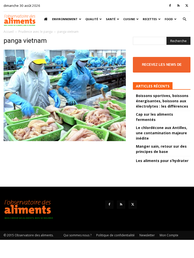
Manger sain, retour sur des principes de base (161, 149)
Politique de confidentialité (115, 235)
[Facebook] (170, 5)
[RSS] (178, 5)
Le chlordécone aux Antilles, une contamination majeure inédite (161, 133)
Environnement (65, 19)
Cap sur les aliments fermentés (154, 117)
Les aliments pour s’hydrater (162, 160)
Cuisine (129, 19)
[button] (184, 19)
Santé (110, 19)
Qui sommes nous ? (77, 235)
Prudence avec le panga (35, 31)
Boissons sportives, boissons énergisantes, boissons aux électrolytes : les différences (162, 101)
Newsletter (147, 235)
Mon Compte (169, 235)
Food (169, 19)
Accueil (9, 31)
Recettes (150, 19)
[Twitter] (186, 5)
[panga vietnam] (65, 140)
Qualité (91, 19)
